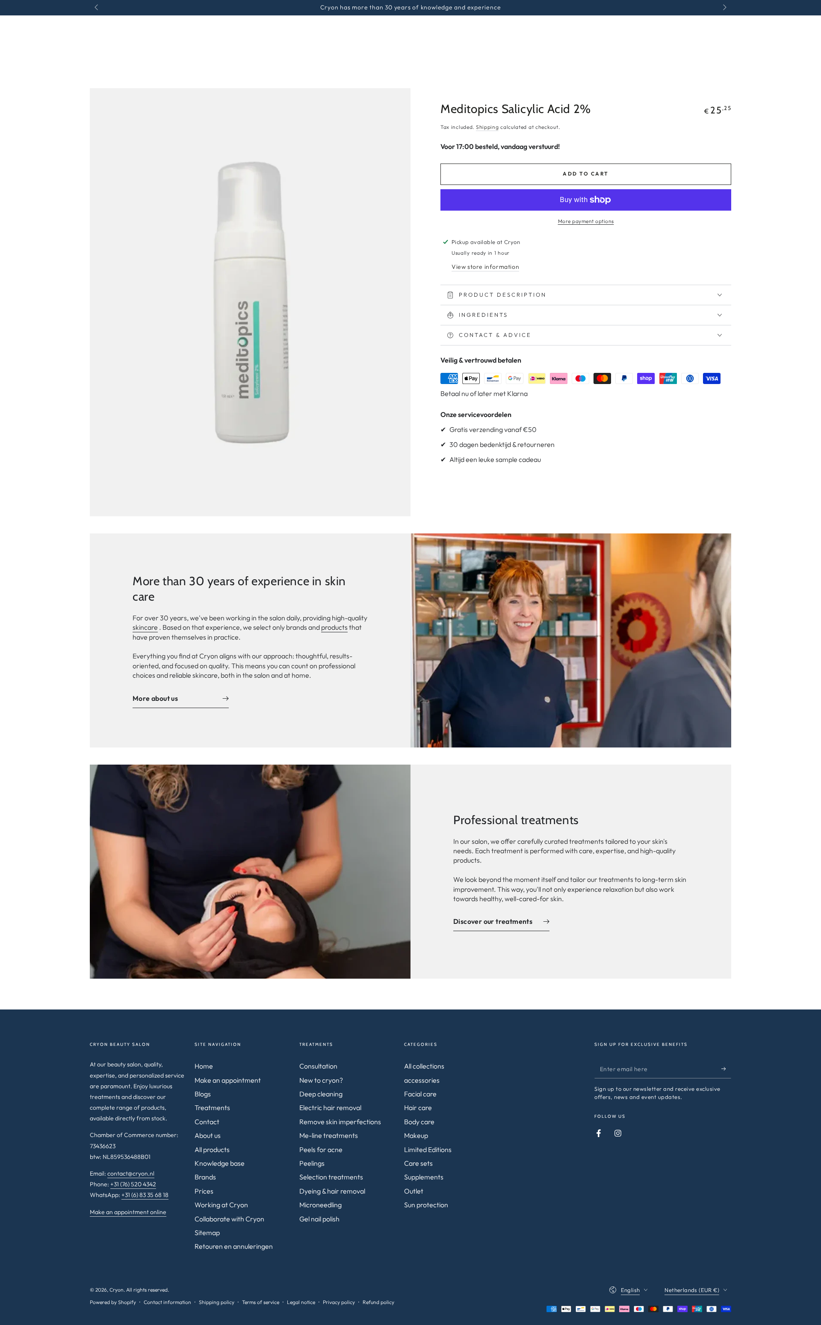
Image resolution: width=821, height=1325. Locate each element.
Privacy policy (339, 1302)
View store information (485, 267)
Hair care (418, 1107)
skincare (145, 627)
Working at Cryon (221, 1204)
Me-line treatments (328, 1135)
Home (204, 1066)
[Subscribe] (726, 1068)
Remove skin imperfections (340, 1121)
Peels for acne (321, 1149)
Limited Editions (428, 1149)
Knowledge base (220, 1163)
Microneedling (320, 1204)
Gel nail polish (319, 1219)
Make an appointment (228, 1080)
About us (208, 1135)
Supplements (423, 1177)
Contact (207, 1121)
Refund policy (378, 1302)
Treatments (212, 1107)
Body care (419, 1121)
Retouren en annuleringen (234, 1246)
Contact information (167, 1302)
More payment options (586, 221)
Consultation (318, 1066)
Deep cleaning (321, 1094)
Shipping (487, 127)
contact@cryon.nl (130, 1173)
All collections (424, 1066)
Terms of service (260, 1302)
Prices (204, 1191)
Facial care (420, 1094)
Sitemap (207, 1232)
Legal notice (301, 1302)
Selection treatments (331, 1177)
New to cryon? (321, 1080)
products (334, 627)
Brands (205, 1177)
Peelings (312, 1163)
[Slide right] (724, 7)
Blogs (203, 1094)
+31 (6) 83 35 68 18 (144, 1195)
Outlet (413, 1191)
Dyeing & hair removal (332, 1191)
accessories (422, 1080)
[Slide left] (97, 7)
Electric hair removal (330, 1107)
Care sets (418, 1163)
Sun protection (426, 1204)
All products (212, 1149)
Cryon (116, 1289)
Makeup (416, 1135)
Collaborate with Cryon (229, 1219)
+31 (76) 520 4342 (133, 1184)
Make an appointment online (128, 1212)
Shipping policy (216, 1302)
